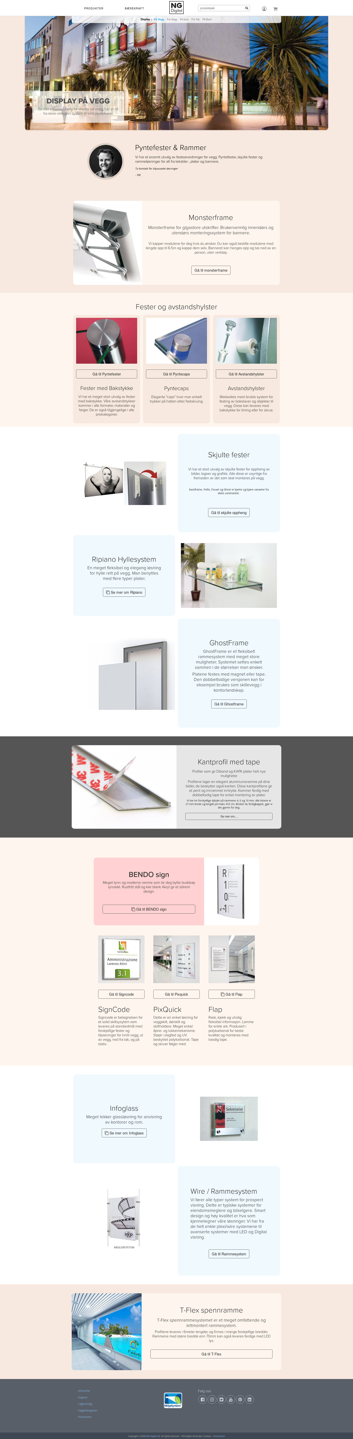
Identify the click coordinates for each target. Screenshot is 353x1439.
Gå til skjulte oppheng (229, 512)
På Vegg (159, 19)
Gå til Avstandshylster (246, 374)
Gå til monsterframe (211, 270)
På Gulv (184, 19)
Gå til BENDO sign (151, 909)
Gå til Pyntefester (106, 374)
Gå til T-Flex (211, 1354)
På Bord (207, 19)
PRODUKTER (94, 8)
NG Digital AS (153, 1436)
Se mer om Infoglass (126, 1133)
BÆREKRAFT (134, 8)
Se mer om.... (229, 816)
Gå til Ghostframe (229, 704)
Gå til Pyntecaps (176, 374)
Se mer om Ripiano (126, 592)
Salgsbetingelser (87, 1410)
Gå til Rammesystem (229, 1253)
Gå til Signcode (121, 994)
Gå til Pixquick (176, 994)
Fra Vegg (172, 19)
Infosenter (84, 1390)
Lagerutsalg (85, 1404)
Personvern (85, 1417)
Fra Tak (196, 19)
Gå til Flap (233, 994)
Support (82, 1397)
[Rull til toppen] (345, 1431)
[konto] (264, 8)
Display (145, 19)
